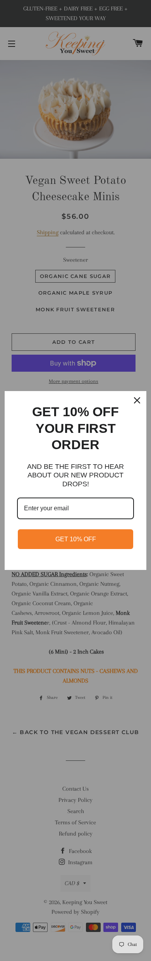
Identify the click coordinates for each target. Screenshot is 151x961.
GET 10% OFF (75, 539)
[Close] (137, 400)
